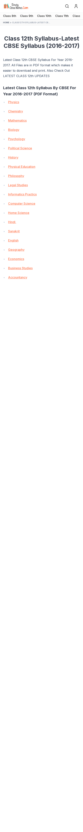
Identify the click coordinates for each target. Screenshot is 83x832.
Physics (13, 102)
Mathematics (17, 120)
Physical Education (21, 167)
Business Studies (20, 268)
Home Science (18, 213)
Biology (13, 130)
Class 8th (9, 15)
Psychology (16, 139)
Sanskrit (14, 231)
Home (6, 22)
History (13, 157)
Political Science (20, 148)
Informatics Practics (22, 194)
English (13, 240)
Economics (16, 259)
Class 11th (62, 15)
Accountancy (17, 277)
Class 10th (44, 15)
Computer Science (21, 203)
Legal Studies (18, 185)
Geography (16, 250)
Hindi (12, 222)
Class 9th (26, 15)
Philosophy (16, 176)
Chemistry (15, 111)
